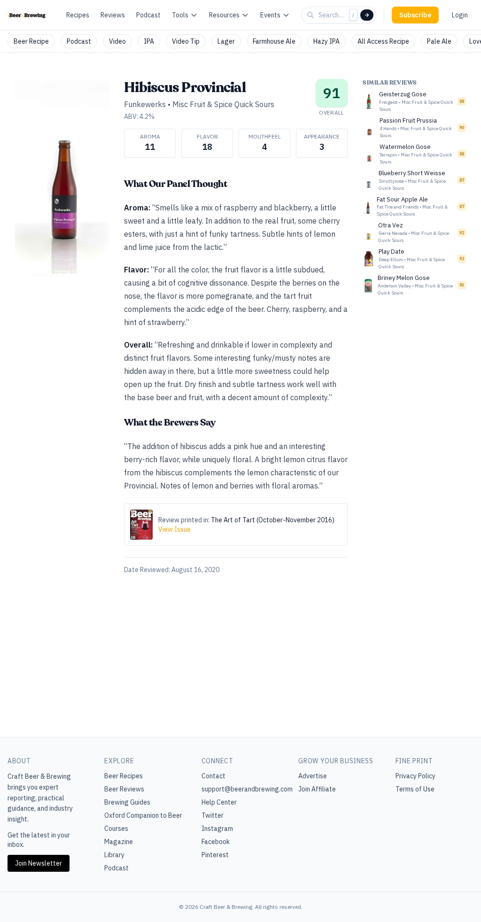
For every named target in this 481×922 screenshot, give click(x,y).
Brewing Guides (127, 802)
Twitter (213, 815)
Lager (226, 41)
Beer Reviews (124, 789)
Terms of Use (415, 789)
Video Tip (186, 41)
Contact (213, 776)
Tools (180, 15)
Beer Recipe (31, 41)
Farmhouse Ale (274, 41)
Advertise (312, 776)
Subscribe (415, 15)
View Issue (174, 529)
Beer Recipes (123, 776)
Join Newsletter (38, 863)
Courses (116, 828)
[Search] (366, 15)
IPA (149, 41)
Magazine (118, 841)
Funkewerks (145, 104)
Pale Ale (439, 41)
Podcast (148, 15)
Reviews (113, 15)
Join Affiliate (317, 789)
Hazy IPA (326, 41)
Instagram (217, 828)
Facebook (216, 841)
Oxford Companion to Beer (143, 815)
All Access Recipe (383, 41)
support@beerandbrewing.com (247, 789)
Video (117, 41)
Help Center (219, 802)
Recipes (77, 15)
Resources (224, 15)
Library (114, 855)
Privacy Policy (415, 776)
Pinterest (215, 855)
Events (270, 15)
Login (460, 15)
